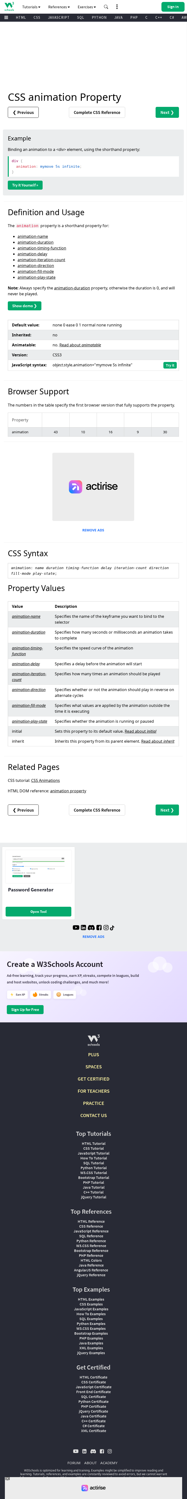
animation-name (33, 236)
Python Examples (91, 1323)
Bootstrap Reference (91, 1250)
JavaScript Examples (91, 1308)
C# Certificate (94, 1425)
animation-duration (36, 242)
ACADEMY (108, 1462)
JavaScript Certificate (94, 1386)
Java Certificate (93, 1416)
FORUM (74, 1462)
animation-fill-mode (36, 271)
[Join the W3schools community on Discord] (91, 928)
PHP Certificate (93, 1406)
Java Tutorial (93, 1187)
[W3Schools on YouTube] (76, 928)
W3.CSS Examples (91, 1328)
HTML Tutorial (93, 1143)
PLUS (93, 1054)
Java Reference (91, 1265)
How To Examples (91, 1313)
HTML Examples (91, 1299)
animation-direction (36, 265)
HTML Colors (91, 1260)
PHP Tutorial (93, 1182)
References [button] (58, 6)
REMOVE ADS (93, 530)
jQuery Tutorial (93, 1196)
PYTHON (99, 17)
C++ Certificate (94, 1420)
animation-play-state (37, 277)
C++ (158, 17)
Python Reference (91, 1240)
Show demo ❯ (24, 305)
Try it (170, 365)
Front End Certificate (93, 1391)
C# (172, 17)
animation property (68, 791)
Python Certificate (93, 1401)
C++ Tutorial (93, 1192)
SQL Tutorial (93, 1162)
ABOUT (90, 1462)
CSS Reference (91, 1226)
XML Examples (91, 1347)
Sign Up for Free (25, 1009)
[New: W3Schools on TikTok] (112, 928)
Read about (80, 345)
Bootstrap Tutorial (93, 1177)
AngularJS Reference (91, 1270)
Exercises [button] (86, 6)
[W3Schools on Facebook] (99, 928)
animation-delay (32, 254)
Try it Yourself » (25, 185)
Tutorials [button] (30, 6)
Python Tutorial (94, 1167)
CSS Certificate (93, 1381)
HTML (21, 17)
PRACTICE (93, 1103)
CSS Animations (45, 780)
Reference (97, 112)
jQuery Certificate (93, 1411)
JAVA (118, 17)
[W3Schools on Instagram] (106, 928)
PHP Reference (91, 1255)
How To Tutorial (93, 1158)
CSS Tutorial (93, 1148)
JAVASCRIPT (59, 17)
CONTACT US (93, 1115)
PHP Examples (91, 1338)
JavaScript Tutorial (93, 1153)
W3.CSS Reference (91, 1245)
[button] (106, 6)
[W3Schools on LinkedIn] (83, 928)
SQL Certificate (93, 1396)
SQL (80, 17)
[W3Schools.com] (94, 1042)
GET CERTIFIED (94, 1079)
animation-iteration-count (41, 259)
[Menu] (6, 18)
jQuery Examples (91, 1352)
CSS (37, 17)
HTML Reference (91, 1221)
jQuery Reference (91, 1274)
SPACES (93, 1067)
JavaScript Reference (91, 1231)
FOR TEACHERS (94, 1091)
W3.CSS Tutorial (93, 1172)
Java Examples (91, 1343)
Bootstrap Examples (91, 1333)
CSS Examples (91, 1304)
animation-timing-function (42, 248)
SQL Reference (91, 1235)
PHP (134, 17)
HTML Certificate (93, 1377)
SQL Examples (91, 1318)
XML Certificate (93, 1430)
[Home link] (9, 6)
